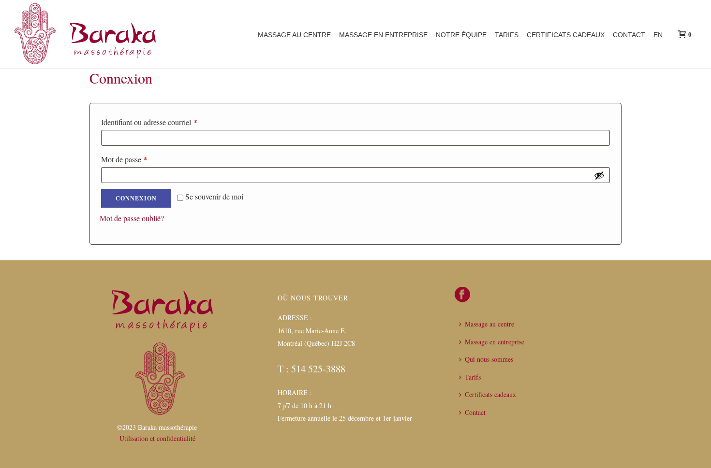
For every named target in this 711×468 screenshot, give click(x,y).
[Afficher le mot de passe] (599, 175)
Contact (629, 35)
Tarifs (506, 35)
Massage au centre (294, 35)
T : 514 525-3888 (311, 368)
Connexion (136, 198)
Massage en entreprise (383, 35)
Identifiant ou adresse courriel (166, 122)
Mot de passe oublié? (132, 218)
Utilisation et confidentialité (157, 438)
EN (658, 35)
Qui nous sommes (489, 359)
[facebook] (462, 295)
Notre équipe (461, 35)
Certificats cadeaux (566, 35)
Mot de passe (141, 159)
